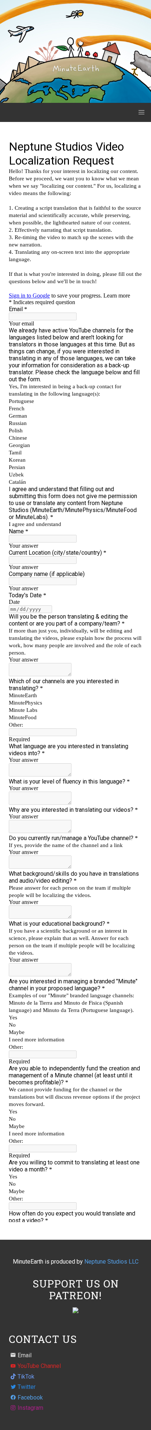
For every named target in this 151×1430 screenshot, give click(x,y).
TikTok (26, 1376)
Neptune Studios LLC (111, 1261)
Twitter (27, 1386)
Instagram (30, 1407)
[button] (141, 112)
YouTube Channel (39, 1365)
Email (25, 1355)
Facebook (30, 1397)
